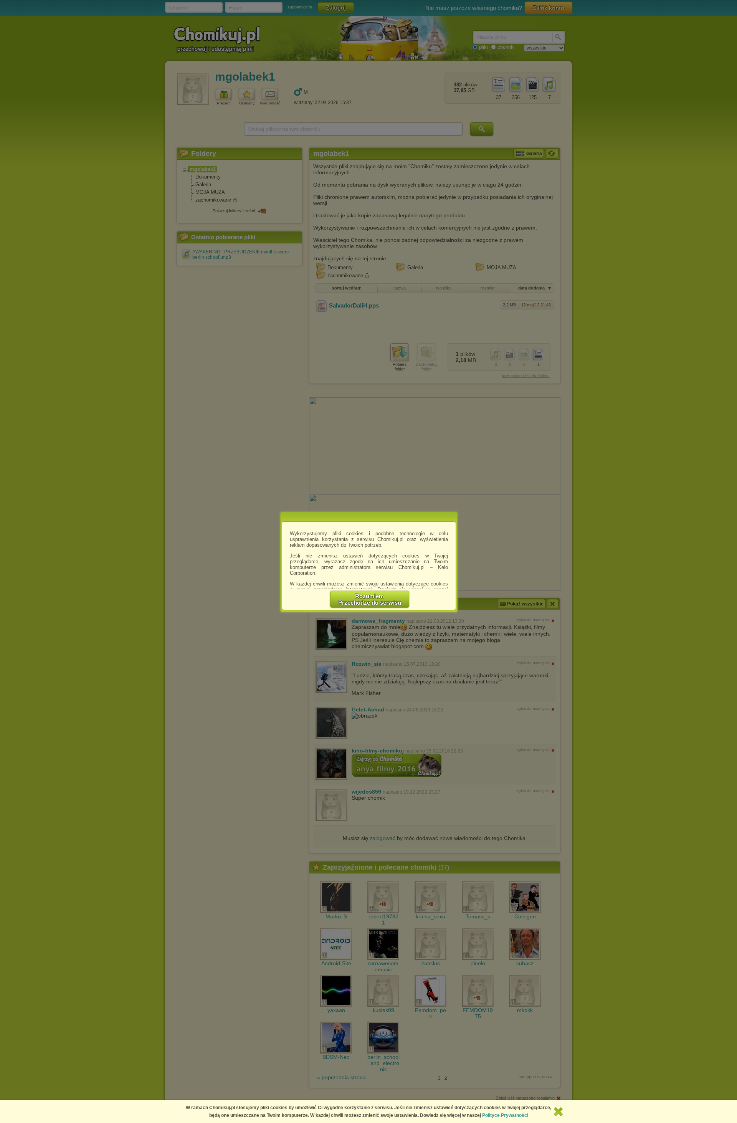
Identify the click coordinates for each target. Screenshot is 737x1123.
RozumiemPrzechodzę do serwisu (369, 599)
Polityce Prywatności (505, 1115)
